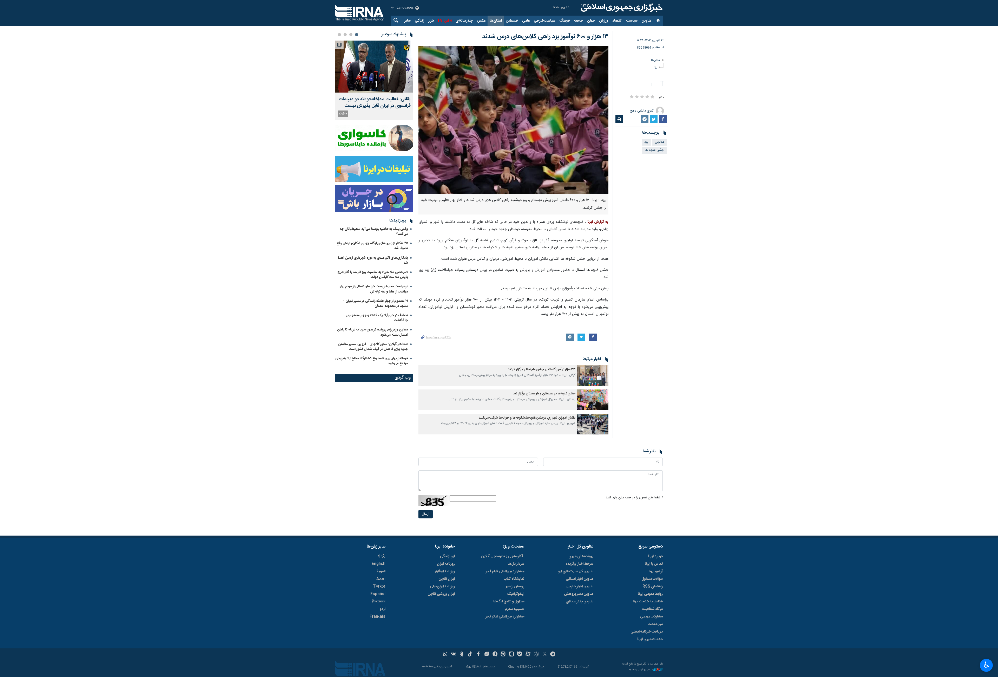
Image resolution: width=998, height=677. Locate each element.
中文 (381, 556)
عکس (481, 21)
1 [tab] (356, 34)
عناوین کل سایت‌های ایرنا (574, 571)
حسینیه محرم (514, 609)
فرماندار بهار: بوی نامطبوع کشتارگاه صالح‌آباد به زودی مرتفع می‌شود (371, 361)
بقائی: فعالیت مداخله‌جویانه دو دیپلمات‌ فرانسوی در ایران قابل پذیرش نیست (375, 103)
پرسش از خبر (515, 586)
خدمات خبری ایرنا (650, 639)
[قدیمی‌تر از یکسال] (592, 375)
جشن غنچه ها (654, 150)
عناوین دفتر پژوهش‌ (578, 594)
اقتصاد (617, 21)
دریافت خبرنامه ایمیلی (647, 632)
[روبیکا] (536, 654)
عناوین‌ (646, 21)
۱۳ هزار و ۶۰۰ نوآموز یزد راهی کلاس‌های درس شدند (545, 36)
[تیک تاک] (470, 654)
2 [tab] (350, 34)
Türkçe (379, 586)
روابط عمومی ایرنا (650, 594)
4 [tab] (339, 34)
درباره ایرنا (655, 556)
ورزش (603, 21)
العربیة (381, 571)
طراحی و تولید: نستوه (641, 670)
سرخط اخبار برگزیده (579, 564)
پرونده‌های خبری (580, 556)
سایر (407, 21)
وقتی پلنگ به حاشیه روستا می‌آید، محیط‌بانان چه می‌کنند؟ (374, 231)
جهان (591, 21)
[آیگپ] (511, 654)
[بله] (519, 654)
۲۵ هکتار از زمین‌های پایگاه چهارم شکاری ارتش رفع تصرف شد (372, 245)
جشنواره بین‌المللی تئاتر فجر (504, 617)
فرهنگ (564, 21)
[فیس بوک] (478, 654)
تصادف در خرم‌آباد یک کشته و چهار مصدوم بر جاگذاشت (377, 318)
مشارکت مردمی (651, 617)
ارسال (425, 514)
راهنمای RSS (652, 586)
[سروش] (494, 654)
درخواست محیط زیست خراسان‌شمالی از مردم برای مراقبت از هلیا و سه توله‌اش (373, 289)
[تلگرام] (552, 654)
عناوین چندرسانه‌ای (579, 601)
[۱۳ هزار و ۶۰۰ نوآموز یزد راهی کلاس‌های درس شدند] (513, 120)
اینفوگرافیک (515, 594)
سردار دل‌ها (516, 564)
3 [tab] (345, 34)
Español (377, 594)
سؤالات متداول (652, 579)
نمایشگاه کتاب (514, 579)
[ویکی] (453, 654)
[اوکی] (461, 654)
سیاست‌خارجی (544, 21)
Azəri (380, 579)
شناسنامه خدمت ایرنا (648, 601)
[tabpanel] (374, 80)
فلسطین (512, 21)
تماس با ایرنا (654, 564)
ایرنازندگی (447, 556)
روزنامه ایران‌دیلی (442, 586)
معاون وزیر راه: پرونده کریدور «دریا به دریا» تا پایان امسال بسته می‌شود (372, 332)
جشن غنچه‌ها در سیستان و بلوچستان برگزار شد (544, 393)
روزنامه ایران (446, 564)
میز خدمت (655, 624)
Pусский (378, 601)
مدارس (659, 142)
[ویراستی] (486, 654)
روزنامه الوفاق (445, 571)
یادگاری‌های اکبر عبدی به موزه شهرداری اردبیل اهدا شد (373, 260)
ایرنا (621, 8)
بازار (431, 21)
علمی (526, 21)
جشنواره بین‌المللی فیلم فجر (504, 571)
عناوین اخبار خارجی (579, 586)
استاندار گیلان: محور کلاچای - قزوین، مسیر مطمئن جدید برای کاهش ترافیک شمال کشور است (373, 346)
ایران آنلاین (447, 579)
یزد (655, 67)
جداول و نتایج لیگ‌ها (508, 601)
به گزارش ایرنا (597, 222)
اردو (382, 609)
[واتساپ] (445, 654)
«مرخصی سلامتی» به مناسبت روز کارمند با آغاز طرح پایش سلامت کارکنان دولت (372, 274)
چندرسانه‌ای (464, 21)
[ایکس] (544, 654)
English (378, 564)
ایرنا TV (443, 21)
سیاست (632, 21)
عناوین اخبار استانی (579, 579)
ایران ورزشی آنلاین (441, 594)
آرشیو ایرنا (656, 571)
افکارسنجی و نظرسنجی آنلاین (502, 556)
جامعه (578, 21)
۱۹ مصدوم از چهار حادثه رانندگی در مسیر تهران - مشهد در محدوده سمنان (375, 303)
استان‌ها (496, 21)
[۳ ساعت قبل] (374, 67)
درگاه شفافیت (652, 609)
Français (377, 617)
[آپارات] (527, 654)
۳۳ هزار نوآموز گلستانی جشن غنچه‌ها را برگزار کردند (541, 369)
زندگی (419, 21)
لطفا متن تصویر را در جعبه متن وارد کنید (634, 497)
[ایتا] (503, 654)
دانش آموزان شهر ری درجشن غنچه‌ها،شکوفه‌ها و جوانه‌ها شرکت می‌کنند (527, 418)
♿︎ (986, 664)
